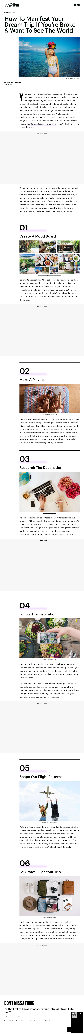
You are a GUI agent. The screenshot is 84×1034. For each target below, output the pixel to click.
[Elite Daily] (12, 5)
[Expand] (73, 1013)
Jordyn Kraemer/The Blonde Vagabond (49, 275)
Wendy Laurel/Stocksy (73, 78)
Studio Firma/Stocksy (49, 513)
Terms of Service (38, 1020)
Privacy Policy (49, 1020)
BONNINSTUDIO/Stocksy (49, 917)
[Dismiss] (80, 1013)
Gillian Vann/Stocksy (49, 659)
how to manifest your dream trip (42, 124)
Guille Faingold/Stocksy (49, 414)
